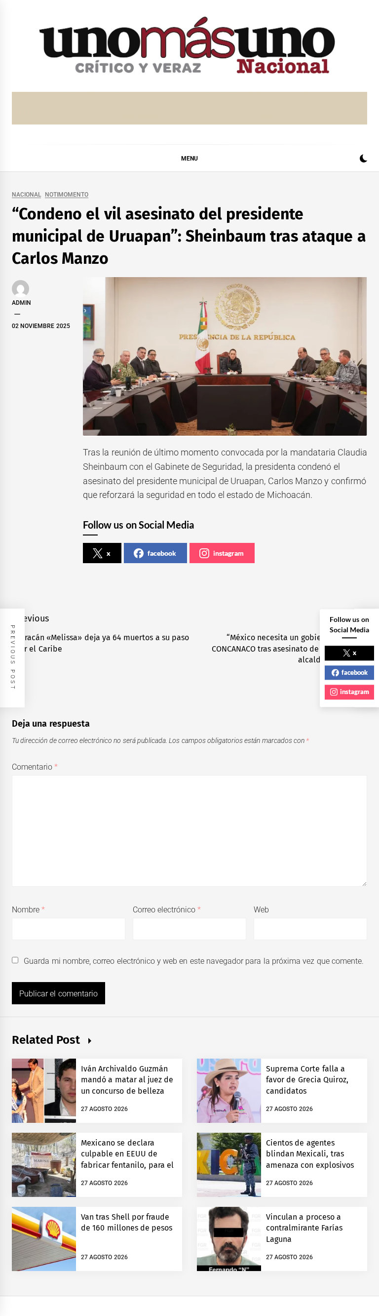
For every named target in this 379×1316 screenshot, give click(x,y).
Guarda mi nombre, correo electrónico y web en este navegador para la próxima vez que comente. (194, 961)
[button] (363, 159)
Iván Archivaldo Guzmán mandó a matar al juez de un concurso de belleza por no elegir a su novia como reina (127, 1091)
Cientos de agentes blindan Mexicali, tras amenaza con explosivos (310, 1154)
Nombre (28, 909)
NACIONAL (26, 195)
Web (261, 909)
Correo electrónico (167, 909)
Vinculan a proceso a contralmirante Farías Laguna (304, 1228)
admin (21, 302)
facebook (162, 553)
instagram (228, 553)
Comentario (35, 767)
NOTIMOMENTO (66, 195)
